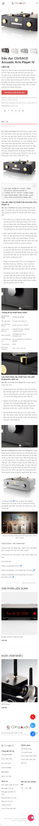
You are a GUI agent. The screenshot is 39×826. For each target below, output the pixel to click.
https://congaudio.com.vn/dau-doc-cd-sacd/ (17, 570)
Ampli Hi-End (6, 805)
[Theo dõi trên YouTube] (30, 788)
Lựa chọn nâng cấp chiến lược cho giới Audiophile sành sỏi (18, 196)
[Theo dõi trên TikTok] (26, 788)
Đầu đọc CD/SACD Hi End (9, 100)
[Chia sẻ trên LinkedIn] (23, 110)
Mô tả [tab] (4, 122)
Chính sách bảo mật (28, 759)
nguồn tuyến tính (32, 103)
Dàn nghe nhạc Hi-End (9, 785)
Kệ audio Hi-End (7, 788)
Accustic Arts (14, 106)
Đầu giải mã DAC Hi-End (8, 793)
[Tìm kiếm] (37, 3)
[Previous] (4, 28)
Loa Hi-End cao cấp (8, 808)
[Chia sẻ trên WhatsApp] (5, 110)
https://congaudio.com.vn (10, 566)
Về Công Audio (26, 749)
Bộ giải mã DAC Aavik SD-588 (12, 637)
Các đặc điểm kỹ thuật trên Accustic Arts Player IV (17, 189)
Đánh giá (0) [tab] (8, 126)
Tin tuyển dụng (26, 752)
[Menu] (2, 3)
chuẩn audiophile (10, 103)
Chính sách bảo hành (28, 756)
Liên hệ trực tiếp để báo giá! (14, 92)
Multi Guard (5, 704)
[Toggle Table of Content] (33, 185)
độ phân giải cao (21, 103)
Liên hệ (23, 763)
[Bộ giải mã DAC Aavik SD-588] (19, 613)
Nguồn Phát (11, 97)
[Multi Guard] (19, 680)
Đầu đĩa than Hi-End (8, 798)
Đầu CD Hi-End (6, 801)
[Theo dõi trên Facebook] (22, 788)
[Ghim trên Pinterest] (19, 110)
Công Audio (8, 501)
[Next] (34, 28)
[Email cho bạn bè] (15, 110)
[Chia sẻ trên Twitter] (12, 110)
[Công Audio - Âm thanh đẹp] (19, 3)
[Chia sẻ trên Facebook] (8, 110)
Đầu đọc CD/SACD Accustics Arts (26, 97)
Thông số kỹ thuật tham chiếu (19, 193)
